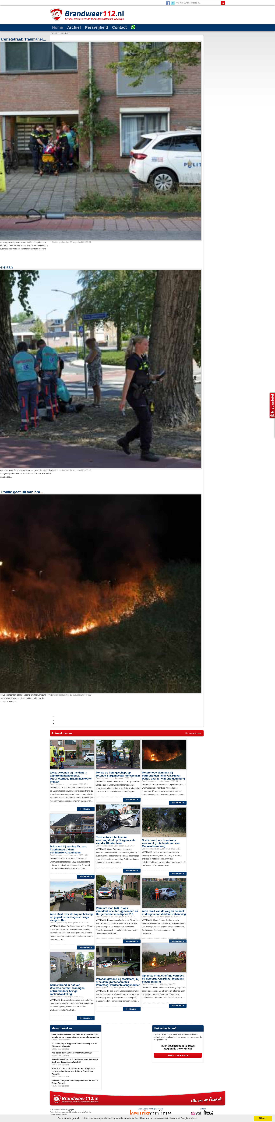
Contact (106, 27)
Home (56, 27)
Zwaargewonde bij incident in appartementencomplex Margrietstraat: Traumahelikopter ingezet (71, 1065)
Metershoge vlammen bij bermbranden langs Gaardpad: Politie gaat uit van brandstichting (163, 1063)
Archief (69, 27)
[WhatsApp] (118, 27)
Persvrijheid (88, 27)
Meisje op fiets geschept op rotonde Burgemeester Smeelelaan (118, 1062)
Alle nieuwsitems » (193, 1021)
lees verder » (86, 1097)
